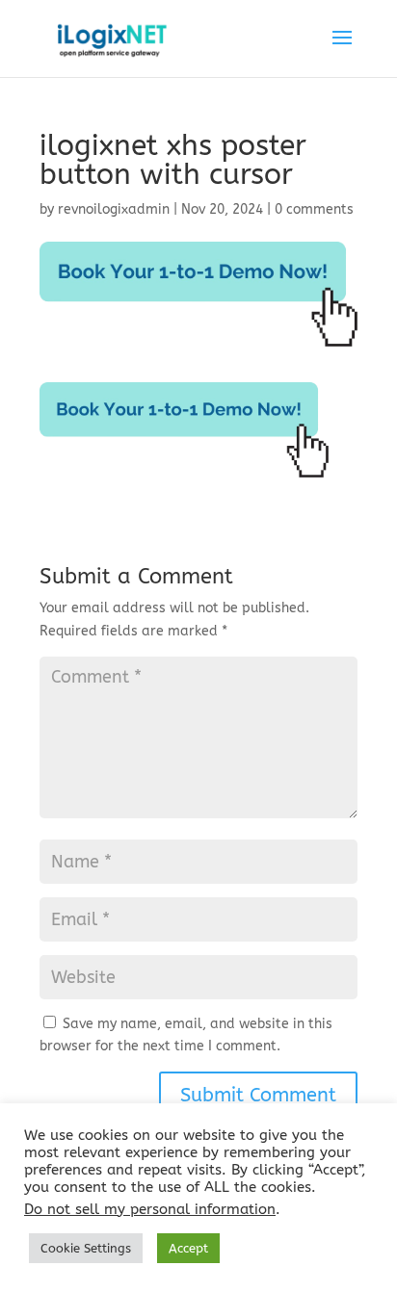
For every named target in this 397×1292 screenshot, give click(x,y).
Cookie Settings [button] (85, 1248)
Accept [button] (188, 1248)
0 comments (314, 209)
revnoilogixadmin (114, 209)
